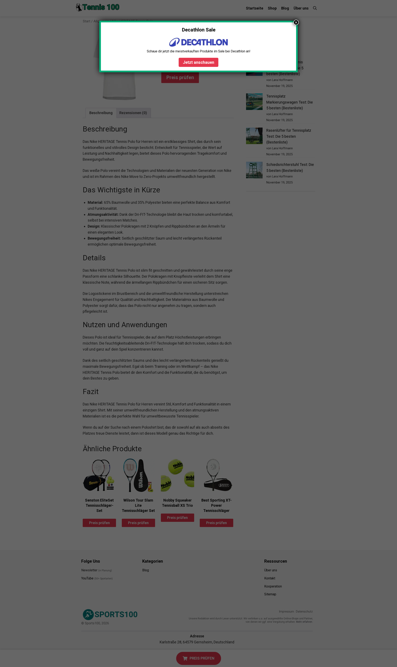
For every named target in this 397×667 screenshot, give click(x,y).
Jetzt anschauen (198, 62)
